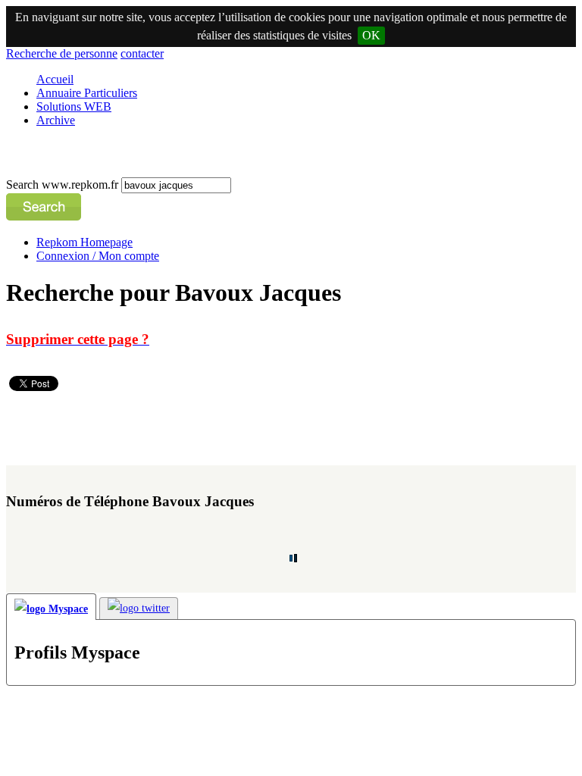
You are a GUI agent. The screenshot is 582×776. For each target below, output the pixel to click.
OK (371, 35)
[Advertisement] (282, 428)
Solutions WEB (73, 106)
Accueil (55, 79)
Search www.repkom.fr (63, 184)
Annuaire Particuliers (86, 92)
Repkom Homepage (84, 242)
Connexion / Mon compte (97, 255)
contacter (142, 53)
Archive (55, 120)
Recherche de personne (61, 53)
